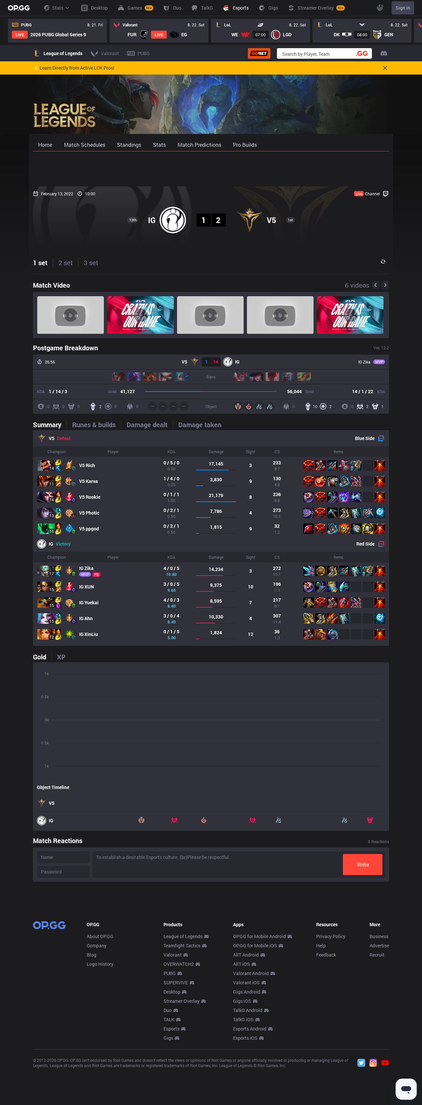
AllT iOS (241, 964)
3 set (91, 262)
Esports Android (249, 1029)
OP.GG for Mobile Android (259, 936)
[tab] (50, 424)
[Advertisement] (211, 169)
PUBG (170, 973)
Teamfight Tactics (182, 945)
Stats (57, 8)
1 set (40, 262)
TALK (169, 1019)
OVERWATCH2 (179, 964)
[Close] (385, 68)
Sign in (403, 8)
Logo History (100, 964)
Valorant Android (251, 973)
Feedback (326, 955)
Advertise (379, 945)
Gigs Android (246, 992)
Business (379, 936)
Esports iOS (245, 1038)
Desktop (172, 992)
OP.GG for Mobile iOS (255, 945)
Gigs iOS (242, 1001)
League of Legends (183, 936)
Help (321, 945)
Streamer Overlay (181, 1001)
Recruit (377, 955)
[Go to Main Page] (19, 8)
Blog (91, 955)
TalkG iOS (243, 1019)
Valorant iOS (246, 982)
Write (363, 864)
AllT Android (246, 955)
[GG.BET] (259, 53)
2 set (65, 262)
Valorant (173, 955)
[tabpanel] (211, 538)
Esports (171, 1029)
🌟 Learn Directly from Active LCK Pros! (73, 68)
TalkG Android (247, 1010)
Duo (168, 1010)
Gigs (168, 1038)
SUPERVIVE (176, 982)
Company (96, 945)
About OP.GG (100, 936)
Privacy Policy (331, 936)
